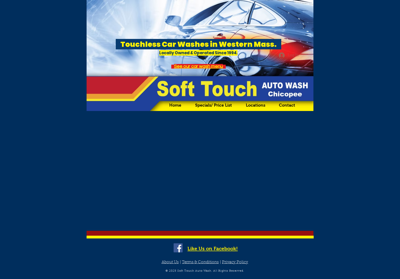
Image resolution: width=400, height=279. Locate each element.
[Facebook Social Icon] (178, 247)
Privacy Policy (235, 262)
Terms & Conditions (200, 262)
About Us (170, 262)
